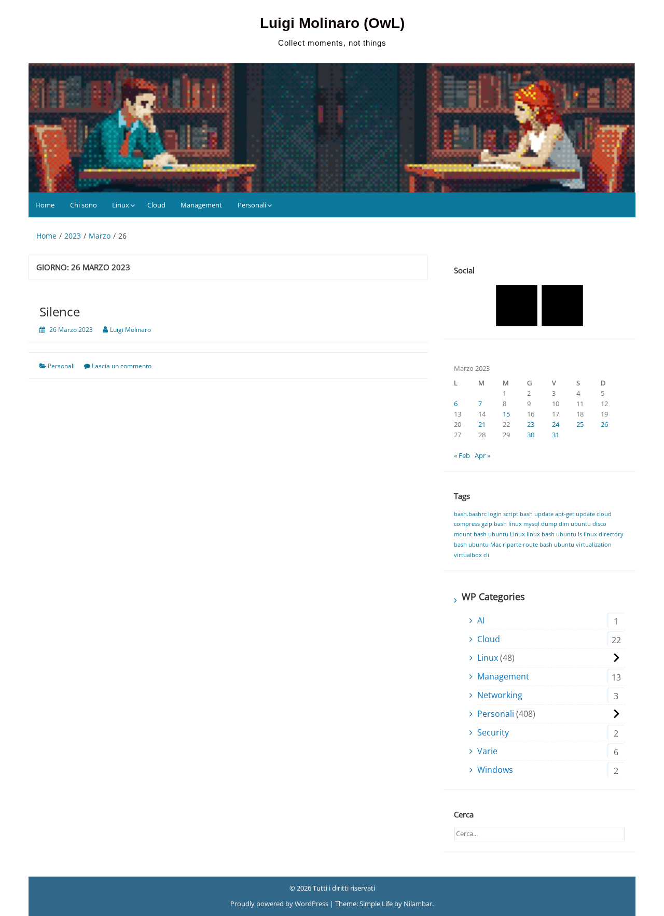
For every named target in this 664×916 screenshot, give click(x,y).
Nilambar (418, 903)
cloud (604, 514)
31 (555, 434)
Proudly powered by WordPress (280, 903)
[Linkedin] (562, 305)
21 (482, 424)
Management (201, 205)
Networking (499, 695)
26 (604, 424)
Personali (252, 205)
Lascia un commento (121, 366)
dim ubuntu (575, 524)
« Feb (462, 455)
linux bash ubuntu (551, 534)
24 (555, 424)
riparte (512, 544)
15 (506, 414)
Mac (495, 544)
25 (580, 424)
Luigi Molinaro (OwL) (332, 23)
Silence (59, 311)
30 (530, 434)
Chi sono (83, 205)
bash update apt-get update (557, 514)
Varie (487, 751)
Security (493, 732)
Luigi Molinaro (130, 329)
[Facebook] (516, 305)
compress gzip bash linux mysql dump (505, 524)
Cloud (156, 205)
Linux (120, 205)
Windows (495, 769)
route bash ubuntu (548, 544)
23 (530, 424)
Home (44, 205)
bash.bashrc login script (486, 514)
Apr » (482, 455)
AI (481, 620)
